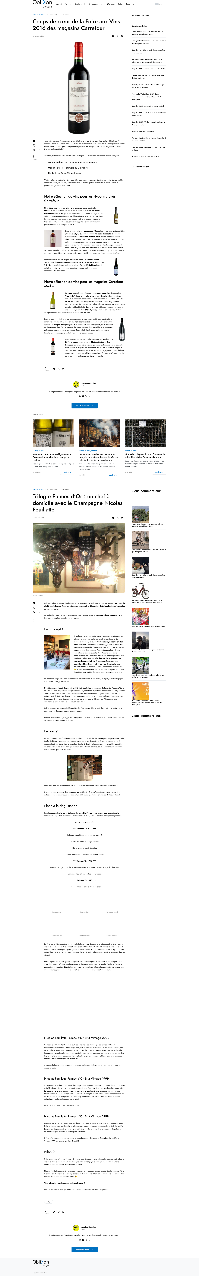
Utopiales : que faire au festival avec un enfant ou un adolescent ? (148, 576)
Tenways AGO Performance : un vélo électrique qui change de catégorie (149, 551)
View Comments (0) (83, 406)
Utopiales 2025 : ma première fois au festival (148, 106)
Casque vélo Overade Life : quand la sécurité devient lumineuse (148, 651)
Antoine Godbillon (88, 383)
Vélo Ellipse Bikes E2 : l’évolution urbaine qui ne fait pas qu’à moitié (148, 676)
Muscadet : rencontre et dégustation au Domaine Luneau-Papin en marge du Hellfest (52, 457)
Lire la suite (67, 472)
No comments (65, 15)
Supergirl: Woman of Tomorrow (143, 131)
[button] (158, 4)
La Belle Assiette (101, 652)
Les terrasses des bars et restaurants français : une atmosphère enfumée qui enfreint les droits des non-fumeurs (98, 457)
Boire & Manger (38, 15)
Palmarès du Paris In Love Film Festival (145, 156)
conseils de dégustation (94, 967)
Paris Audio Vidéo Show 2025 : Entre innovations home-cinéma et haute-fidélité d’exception (147, 97)
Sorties (94, 451)
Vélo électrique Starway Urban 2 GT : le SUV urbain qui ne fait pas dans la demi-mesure (148, 601)
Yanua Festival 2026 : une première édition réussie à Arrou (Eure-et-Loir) (147, 525)
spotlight (48, 1202)
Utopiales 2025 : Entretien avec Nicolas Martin (148, 69)
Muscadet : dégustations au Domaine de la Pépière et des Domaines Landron (145, 456)
